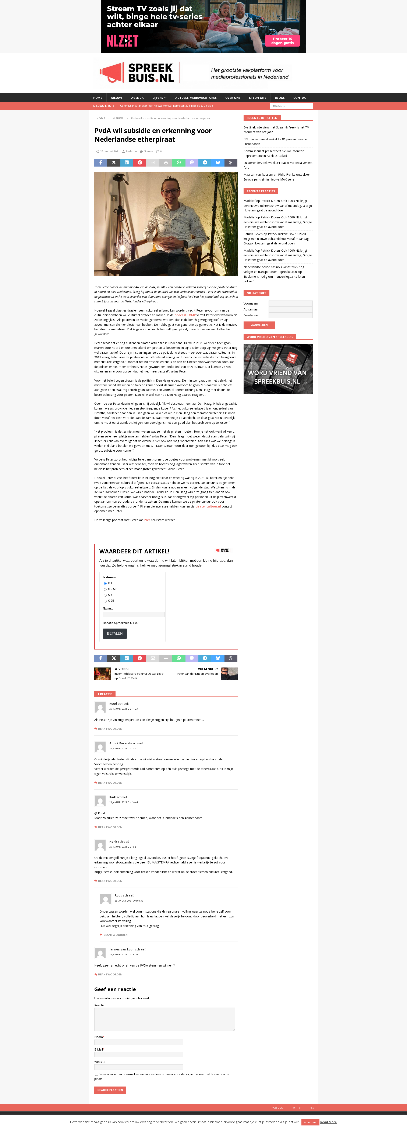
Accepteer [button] (310, 1122)
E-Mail (98, 1049)
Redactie (131, 151)
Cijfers (157, 98)
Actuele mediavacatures (196, 98)
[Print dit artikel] (165, 163)
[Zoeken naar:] (291, 105)
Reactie (99, 1005)
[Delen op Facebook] (100, 163)
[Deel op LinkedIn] (126, 163)
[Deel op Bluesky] (217, 163)
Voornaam (251, 303)
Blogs (280, 98)
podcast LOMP (185, 315)
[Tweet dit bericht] (113, 163)
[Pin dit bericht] (139, 163)
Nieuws (117, 98)
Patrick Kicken (253, 234)
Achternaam (252, 309)
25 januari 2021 (110, 151)
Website (99, 1062)
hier (147, 520)
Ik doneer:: (110, 577)
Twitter (296, 1107)
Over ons (232, 98)
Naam (98, 1037)
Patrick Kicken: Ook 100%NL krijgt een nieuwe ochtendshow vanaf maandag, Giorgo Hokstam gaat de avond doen (278, 205)
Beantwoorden (110, 728)
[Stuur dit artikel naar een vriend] (152, 163)
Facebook (276, 1107)
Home (97, 98)
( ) (153, 106)
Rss (312, 1107)
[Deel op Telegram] (204, 163)
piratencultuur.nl (208, 506)
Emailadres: (251, 315)
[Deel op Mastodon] (191, 163)
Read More (328, 1122)
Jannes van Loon (121, 949)
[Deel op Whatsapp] (178, 163)
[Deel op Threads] (230, 163)
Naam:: (108, 608)
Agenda (137, 98)
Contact (300, 98)
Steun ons (257, 98)
